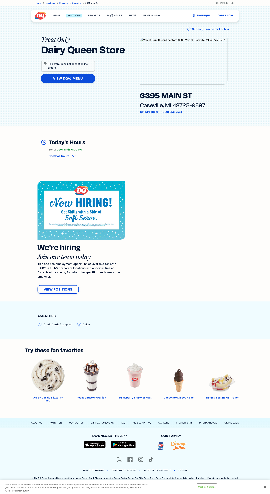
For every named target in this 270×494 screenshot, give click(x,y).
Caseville (76, 3)
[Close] (265, 486)
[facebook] (130, 459)
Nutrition (56, 422)
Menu (56, 15)
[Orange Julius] (178, 446)
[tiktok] (151, 459)
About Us (36, 422)
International (208, 422)
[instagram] (140, 459)
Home (38, 3)
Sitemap (182, 470)
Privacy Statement (93, 470)
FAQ (123, 422)
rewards (94, 15)
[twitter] (119, 459)
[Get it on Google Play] (123, 444)
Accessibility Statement (157, 470)
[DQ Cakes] (160, 446)
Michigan (63, 3)
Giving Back (232, 422)
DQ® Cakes (114, 15)
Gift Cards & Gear (102, 422)
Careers (163, 422)
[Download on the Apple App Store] (95, 444)
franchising (151, 15)
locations (74, 15)
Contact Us (76, 422)
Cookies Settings (207, 486)
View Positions (58, 289)
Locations (50, 3)
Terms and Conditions (124, 470)
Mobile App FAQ (142, 422)
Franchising (184, 422)
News (132, 15)
